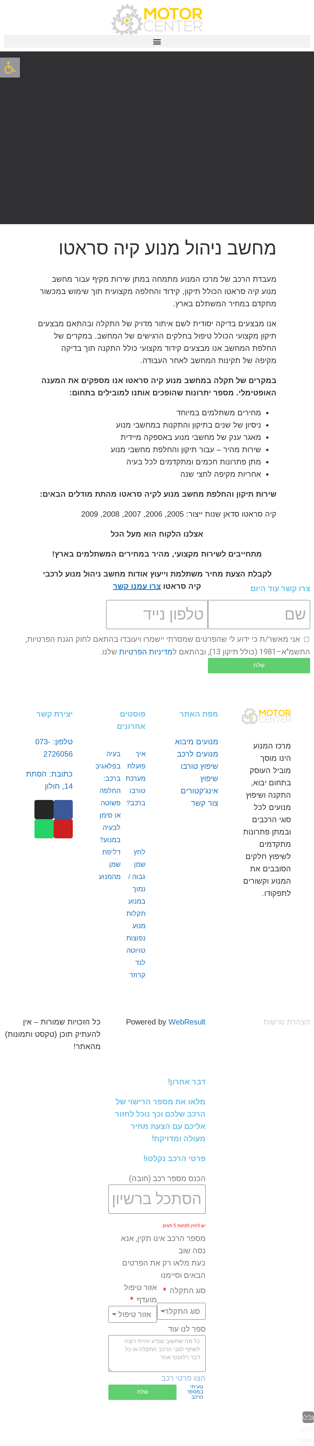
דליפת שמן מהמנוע (110, 864)
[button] (157, 41)
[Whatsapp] (44, 828)
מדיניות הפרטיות (146, 651)
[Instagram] (44, 809)
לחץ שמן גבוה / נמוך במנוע (137, 876)
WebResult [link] (187, 1022)
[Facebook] (63, 809)
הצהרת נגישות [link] (286, 1022)
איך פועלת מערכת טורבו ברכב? (136, 778)
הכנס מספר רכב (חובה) (167, 1178)
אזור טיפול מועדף (140, 1293)
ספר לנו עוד (187, 1329)
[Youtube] (63, 828)
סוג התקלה (187, 1290)
